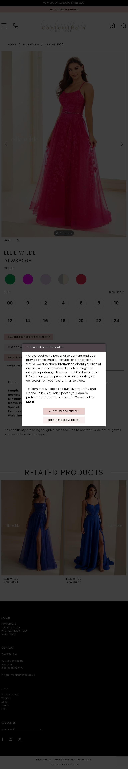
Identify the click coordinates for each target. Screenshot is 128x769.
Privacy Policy (79, 389)
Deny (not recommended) (64, 420)
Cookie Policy (36, 393)
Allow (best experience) (64, 411)
